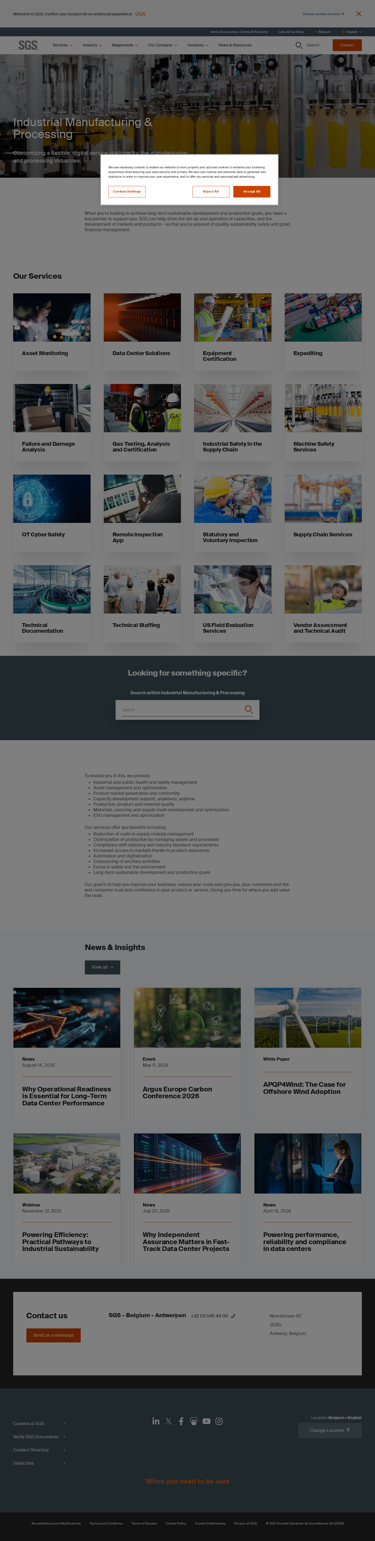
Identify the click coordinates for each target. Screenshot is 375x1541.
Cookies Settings (127, 192)
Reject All (211, 192)
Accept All (252, 192)
